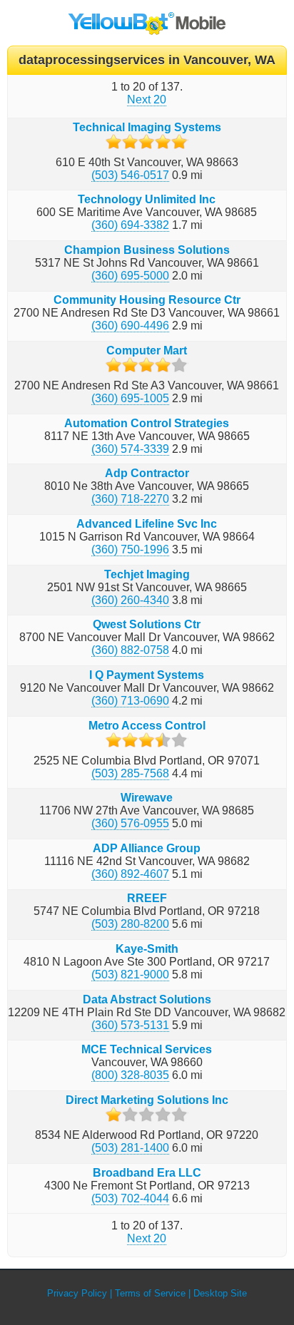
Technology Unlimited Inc (147, 199)
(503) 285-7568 (130, 773)
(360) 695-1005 (130, 398)
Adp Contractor (147, 473)
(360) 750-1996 (130, 549)
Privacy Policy (77, 1293)
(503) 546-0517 (130, 175)
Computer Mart (146, 350)
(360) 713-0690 (130, 701)
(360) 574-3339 (130, 449)
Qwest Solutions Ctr (147, 624)
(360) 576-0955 (130, 823)
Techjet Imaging (147, 574)
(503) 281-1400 (130, 1148)
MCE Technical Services (146, 1049)
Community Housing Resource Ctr (147, 300)
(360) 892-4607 (130, 874)
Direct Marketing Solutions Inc (147, 1100)
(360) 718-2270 (130, 499)
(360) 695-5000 (130, 276)
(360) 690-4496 (130, 325)
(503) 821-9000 (130, 974)
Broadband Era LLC (147, 1173)
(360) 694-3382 (130, 225)
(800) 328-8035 (130, 1075)
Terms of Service (150, 1293)
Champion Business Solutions (147, 250)
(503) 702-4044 (130, 1198)
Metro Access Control (147, 726)
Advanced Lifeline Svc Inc (146, 524)
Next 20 (146, 99)
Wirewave (147, 798)
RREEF (147, 898)
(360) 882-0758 (130, 650)
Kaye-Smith (147, 949)
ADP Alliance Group (147, 848)
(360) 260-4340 (130, 600)
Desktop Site (220, 1293)
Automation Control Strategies (146, 423)
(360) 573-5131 (130, 1025)
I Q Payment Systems (146, 675)
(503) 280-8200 (130, 924)
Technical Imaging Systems (147, 127)
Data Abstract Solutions (147, 999)
